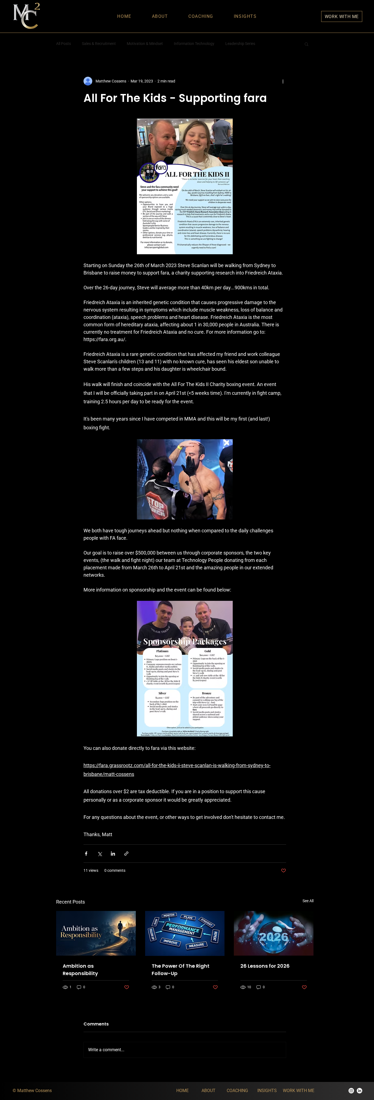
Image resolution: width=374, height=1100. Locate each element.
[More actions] (283, 81)
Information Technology (194, 43)
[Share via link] (126, 853)
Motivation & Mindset (145, 43)
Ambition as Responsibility (80, 969)
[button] (306, 44)
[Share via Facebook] (86, 853)
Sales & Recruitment (99, 43)
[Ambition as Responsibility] (96, 933)
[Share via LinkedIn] (113, 853)
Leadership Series (240, 43)
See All (308, 901)
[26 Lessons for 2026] (273, 933)
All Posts (63, 43)
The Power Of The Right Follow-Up (180, 969)
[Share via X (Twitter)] (99, 853)
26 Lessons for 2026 (265, 965)
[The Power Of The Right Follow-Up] (185, 933)
